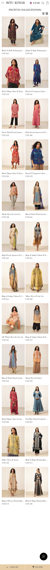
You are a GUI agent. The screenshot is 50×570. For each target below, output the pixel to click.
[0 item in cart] (47, 2)
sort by (12, 567)
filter (39, 567)
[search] (43, 3)
